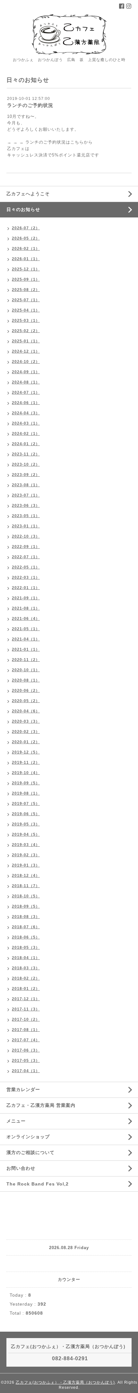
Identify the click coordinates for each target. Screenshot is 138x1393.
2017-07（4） (26, 1040)
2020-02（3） (26, 731)
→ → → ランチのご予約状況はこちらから (50, 142)
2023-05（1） (26, 516)
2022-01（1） (26, 588)
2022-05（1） (26, 567)
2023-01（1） (26, 526)
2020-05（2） (26, 701)
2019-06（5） (26, 814)
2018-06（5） (26, 937)
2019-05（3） (26, 824)
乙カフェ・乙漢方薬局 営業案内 (40, 1105)
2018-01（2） (26, 988)
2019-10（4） (26, 773)
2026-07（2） (26, 228)
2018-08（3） (26, 916)
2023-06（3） (26, 505)
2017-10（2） (26, 1019)
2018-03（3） (26, 968)
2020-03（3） (26, 721)
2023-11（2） (26, 454)
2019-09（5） (26, 783)
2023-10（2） (26, 464)
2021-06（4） (26, 618)
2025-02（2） (26, 331)
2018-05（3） (26, 947)
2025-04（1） (26, 310)
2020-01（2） (26, 742)
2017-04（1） (26, 1071)
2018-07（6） (26, 927)
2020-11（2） (26, 659)
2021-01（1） (26, 649)
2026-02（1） (26, 248)
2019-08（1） (26, 793)
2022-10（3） (26, 536)
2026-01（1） (26, 259)
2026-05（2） (26, 238)
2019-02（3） (26, 855)
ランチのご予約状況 (30, 105)
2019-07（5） (26, 803)
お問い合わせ (20, 1168)
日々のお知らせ (23, 209)
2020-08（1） (26, 680)
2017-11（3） (26, 1009)
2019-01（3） (26, 865)
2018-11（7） (26, 886)
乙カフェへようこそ (28, 193)
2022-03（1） (26, 577)
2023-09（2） (26, 474)
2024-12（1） (26, 351)
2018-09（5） (26, 906)
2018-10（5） (26, 896)
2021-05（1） (26, 629)
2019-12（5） (26, 752)
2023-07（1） (26, 495)
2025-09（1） (26, 279)
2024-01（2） (26, 444)
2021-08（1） (26, 608)
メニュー (16, 1121)
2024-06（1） (26, 403)
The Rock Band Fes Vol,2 (37, 1183)
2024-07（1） (26, 392)
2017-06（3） (26, 1050)
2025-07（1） (26, 300)
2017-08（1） (26, 1029)
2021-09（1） (26, 598)
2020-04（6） (26, 711)
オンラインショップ (28, 1136)
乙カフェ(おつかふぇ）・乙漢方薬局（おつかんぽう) (65, 1382)
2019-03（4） (26, 844)
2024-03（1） (26, 423)
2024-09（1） (26, 372)
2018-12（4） (26, 875)
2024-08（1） (26, 382)
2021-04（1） (26, 639)
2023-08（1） (26, 485)
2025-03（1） (26, 320)
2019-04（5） (26, 834)
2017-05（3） (26, 1060)
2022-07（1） (26, 557)
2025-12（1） (26, 269)
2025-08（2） (26, 289)
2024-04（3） (26, 413)
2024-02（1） (26, 433)
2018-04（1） (26, 958)
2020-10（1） (26, 670)
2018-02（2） (26, 978)
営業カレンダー (23, 1089)
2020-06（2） (26, 690)
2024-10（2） (26, 361)
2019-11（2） (26, 762)
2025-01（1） (26, 341)
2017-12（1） (26, 999)
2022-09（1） (26, 546)
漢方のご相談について (30, 1152)
